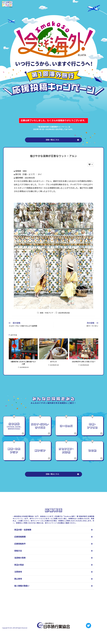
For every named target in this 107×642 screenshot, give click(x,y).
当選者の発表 (20, 558)
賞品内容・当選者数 (22, 530)
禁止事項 (18, 579)
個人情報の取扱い (21, 586)
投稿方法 (18, 551)
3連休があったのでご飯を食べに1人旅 (23, 363)
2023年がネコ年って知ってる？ (84, 362)
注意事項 (18, 572)
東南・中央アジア (46, 313)
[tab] (53, 529)
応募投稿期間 (20, 537)
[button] (53, 139)
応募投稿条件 (20, 544)
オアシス (53, 362)
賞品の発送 (19, 565)
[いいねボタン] (89, 164)
